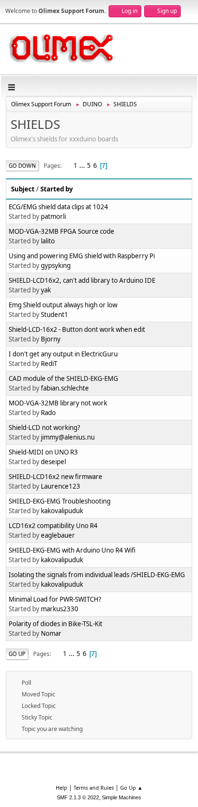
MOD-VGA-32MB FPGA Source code (61, 231)
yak (46, 290)
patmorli (53, 216)
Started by (56, 189)
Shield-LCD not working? (44, 427)
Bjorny (51, 339)
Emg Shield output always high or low (63, 305)
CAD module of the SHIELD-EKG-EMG (63, 378)
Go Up (17, 653)
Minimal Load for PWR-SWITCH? (55, 599)
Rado (48, 412)
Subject (23, 189)
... (83, 165)
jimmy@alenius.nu (68, 437)
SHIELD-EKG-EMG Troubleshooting (60, 501)
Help (61, 787)
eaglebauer (58, 535)
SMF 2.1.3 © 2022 (78, 797)
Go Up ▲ (131, 787)
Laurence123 (60, 486)
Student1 (54, 314)
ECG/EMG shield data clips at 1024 (58, 206)
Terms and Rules (94, 787)
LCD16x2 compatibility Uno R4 (53, 525)
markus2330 (59, 609)
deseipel (53, 461)
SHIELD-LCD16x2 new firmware (55, 476)
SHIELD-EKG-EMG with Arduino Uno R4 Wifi (72, 550)
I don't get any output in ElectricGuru (63, 354)
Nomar (51, 633)
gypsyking (56, 265)
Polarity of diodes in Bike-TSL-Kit (55, 623)
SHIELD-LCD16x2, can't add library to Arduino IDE (82, 280)
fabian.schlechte (65, 388)
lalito (48, 241)
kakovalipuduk (62, 510)
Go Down (22, 165)
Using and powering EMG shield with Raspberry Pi (82, 256)
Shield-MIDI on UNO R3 (43, 452)
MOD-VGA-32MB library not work (58, 403)
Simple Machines (121, 797)
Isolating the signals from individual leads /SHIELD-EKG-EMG (97, 574)
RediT (49, 363)
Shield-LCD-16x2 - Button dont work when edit (77, 329)
